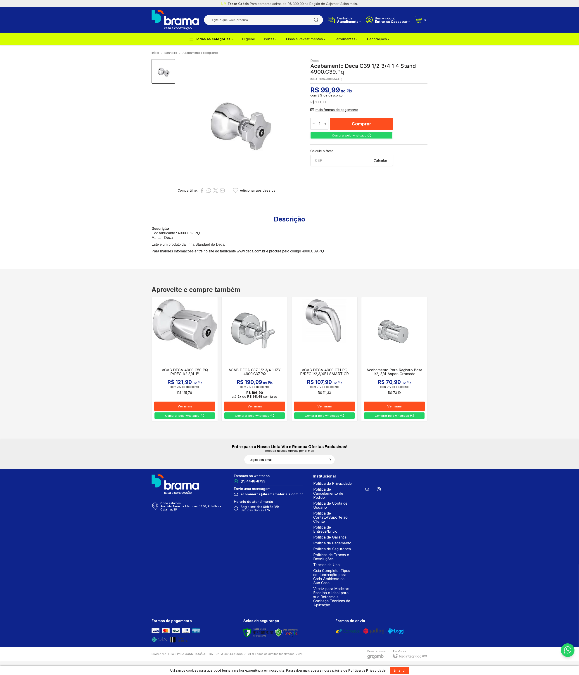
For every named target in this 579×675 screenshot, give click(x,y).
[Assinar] (330, 459)
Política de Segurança (332, 549)
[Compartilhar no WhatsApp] (208, 190)
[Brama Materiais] (175, 20)
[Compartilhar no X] (215, 190)
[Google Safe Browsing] (286, 632)
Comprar (361, 124)
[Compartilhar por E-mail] (222, 190)
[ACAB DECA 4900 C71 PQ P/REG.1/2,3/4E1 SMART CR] (324, 359)
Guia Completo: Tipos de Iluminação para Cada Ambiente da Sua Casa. (331, 576)
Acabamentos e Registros (200, 52)
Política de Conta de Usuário (330, 505)
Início (155, 52)
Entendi (400, 670)
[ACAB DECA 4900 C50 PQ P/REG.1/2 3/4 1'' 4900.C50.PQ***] (185, 359)
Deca (314, 60)
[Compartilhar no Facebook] (202, 190)
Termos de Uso (326, 564)
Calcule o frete (321, 151)
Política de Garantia (329, 537)
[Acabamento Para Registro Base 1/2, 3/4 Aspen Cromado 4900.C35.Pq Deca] (394, 359)
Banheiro (170, 52)
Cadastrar (399, 21)
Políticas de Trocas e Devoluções (331, 557)
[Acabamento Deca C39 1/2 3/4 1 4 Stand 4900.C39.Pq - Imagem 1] (163, 71)
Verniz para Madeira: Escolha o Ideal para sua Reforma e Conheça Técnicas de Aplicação (331, 596)
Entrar (380, 21)
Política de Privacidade (332, 483)
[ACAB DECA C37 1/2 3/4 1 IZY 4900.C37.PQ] (254, 359)
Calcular (380, 160)
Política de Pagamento (332, 543)
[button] (163, 71)
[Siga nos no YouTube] (367, 489)
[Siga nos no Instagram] (379, 489)
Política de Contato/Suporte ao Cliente (330, 517)
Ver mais (185, 406)
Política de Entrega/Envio (325, 529)
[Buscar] (316, 20)
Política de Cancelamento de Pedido (328, 493)
